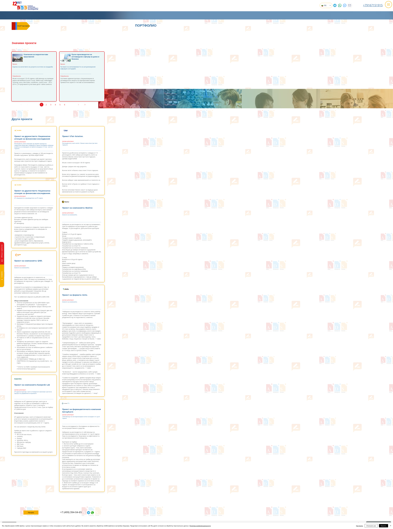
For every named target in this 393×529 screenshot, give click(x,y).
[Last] (84, 104)
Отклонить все (371, 526)
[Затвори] (390, 525)
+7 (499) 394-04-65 (71, 512)
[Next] (78, 104)
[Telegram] (335, 5)
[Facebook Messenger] (345, 5)
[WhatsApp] (340, 5)
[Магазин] (349, 5)
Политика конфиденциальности (200, 526)
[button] (388, 4)
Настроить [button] (359, 526)
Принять (383, 526)
